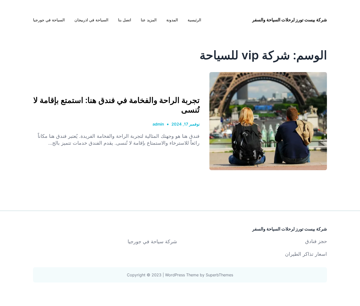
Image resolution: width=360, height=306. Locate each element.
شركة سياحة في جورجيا (152, 241)
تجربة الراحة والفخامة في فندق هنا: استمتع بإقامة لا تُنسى (116, 105)
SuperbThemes (219, 274)
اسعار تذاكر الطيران (306, 254)
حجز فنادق (316, 241)
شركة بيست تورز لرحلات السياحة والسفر (289, 19)
